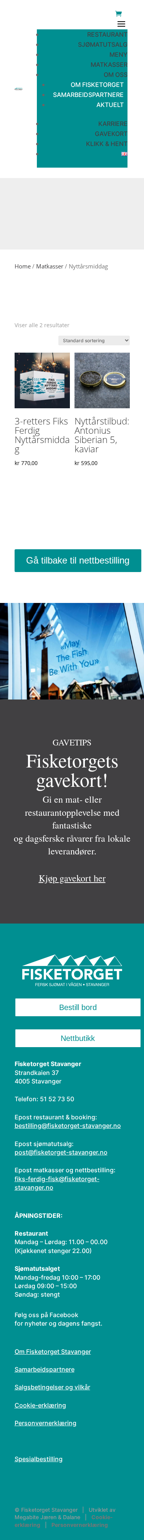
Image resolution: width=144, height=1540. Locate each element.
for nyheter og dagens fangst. (59, 1323)
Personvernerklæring (45, 1423)
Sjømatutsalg (102, 44)
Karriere (112, 123)
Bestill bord (78, 1007)
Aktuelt (110, 105)
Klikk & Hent (106, 144)
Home (23, 266)
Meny (118, 54)
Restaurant (107, 34)
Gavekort (111, 134)
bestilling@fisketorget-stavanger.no (68, 1125)
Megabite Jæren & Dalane (47, 1517)
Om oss (115, 74)
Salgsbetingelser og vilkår (52, 1387)
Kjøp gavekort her (72, 878)
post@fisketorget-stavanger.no (61, 1152)
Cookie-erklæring (40, 1405)
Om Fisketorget (97, 84)
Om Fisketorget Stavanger (53, 1351)
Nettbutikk (78, 1038)
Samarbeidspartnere (88, 94)
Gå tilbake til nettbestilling (77, 560)
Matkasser (109, 64)
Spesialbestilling (39, 1459)
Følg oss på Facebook (46, 1315)
